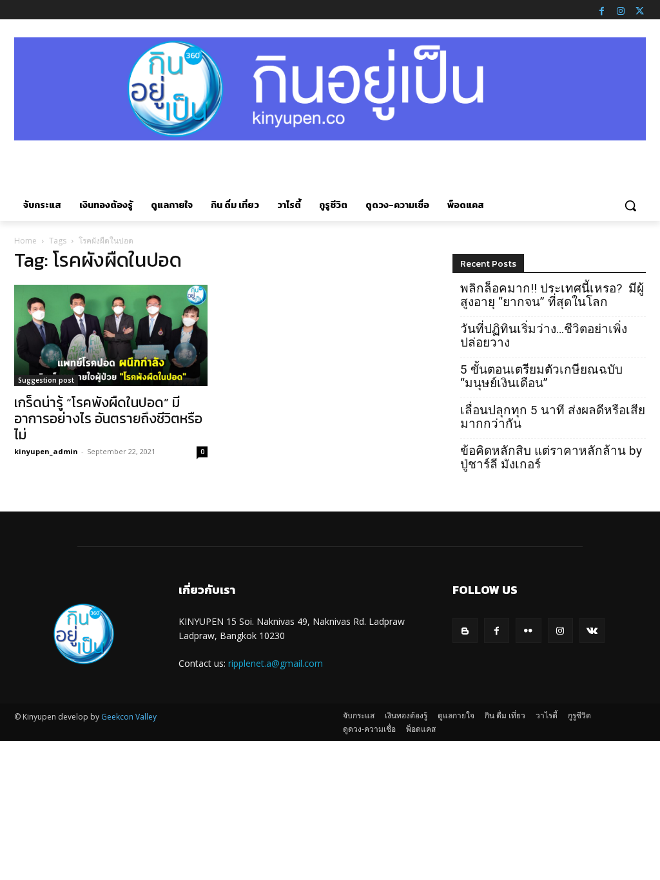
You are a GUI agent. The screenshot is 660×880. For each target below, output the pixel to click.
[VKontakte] (592, 630)
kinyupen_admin (46, 451)
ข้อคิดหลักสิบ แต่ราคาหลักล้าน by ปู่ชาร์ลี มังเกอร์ (551, 457)
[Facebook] (601, 9)
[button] (630, 205)
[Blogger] (465, 630)
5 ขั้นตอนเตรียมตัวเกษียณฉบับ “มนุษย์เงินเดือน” (541, 376)
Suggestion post (46, 380)
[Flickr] (528, 630)
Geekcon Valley (129, 716)
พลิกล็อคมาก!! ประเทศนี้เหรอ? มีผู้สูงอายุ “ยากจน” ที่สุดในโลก (552, 295)
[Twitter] (639, 9)
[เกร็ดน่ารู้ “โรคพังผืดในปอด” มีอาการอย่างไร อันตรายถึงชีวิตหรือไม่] (111, 335)
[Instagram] (620, 9)
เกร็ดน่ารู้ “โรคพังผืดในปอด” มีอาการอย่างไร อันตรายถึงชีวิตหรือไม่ (108, 418)
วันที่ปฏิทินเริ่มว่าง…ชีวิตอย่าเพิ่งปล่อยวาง (543, 335)
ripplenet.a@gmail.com (275, 663)
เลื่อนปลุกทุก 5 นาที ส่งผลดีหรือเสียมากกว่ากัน (552, 416)
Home (25, 240)
